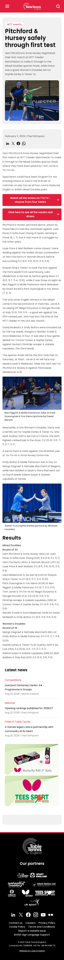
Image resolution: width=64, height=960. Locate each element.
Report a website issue (32, 931)
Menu (7, 6)
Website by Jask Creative (32, 950)
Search (58, 6)
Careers (30, 923)
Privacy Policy (47, 923)
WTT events (14, 24)
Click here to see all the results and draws (30, 214)
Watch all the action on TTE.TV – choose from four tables (30, 200)
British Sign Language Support (32, 934)
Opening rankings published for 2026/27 (29, 708)
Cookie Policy (17, 927)
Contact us (15, 923)
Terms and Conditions (41, 927)
